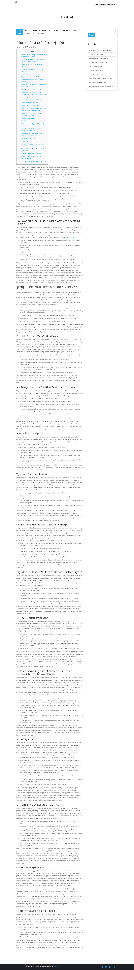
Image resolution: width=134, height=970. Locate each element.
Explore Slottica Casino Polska (30, 105)
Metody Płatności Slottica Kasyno (31, 89)
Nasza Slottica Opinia (28, 74)
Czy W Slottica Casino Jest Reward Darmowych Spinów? (32, 114)
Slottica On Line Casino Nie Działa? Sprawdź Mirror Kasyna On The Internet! (34, 93)
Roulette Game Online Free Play (98, 58)
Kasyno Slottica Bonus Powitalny (31, 154)
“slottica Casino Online (28, 118)
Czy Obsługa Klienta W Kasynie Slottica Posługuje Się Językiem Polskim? (33, 109)
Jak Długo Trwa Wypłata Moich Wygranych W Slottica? (30, 129)
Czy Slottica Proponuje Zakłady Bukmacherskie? (31, 157)
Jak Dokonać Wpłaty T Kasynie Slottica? (33, 161)
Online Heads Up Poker (96, 66)
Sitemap (56, 966)
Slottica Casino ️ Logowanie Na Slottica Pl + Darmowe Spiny (50, 30)
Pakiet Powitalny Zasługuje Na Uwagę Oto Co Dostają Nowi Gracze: (33, 145)
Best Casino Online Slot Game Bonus (100, 50)
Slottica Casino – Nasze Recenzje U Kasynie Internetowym (32, 134)
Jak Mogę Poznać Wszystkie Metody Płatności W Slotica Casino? (32, 60)
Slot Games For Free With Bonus (99, 62)
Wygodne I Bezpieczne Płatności (31, 77)
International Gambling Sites (97, 82)
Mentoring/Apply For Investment (106, 5)
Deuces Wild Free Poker (96, 54)
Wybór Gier (25, 141)
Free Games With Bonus (96, 74)
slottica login (70, 237)
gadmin (28, 34)
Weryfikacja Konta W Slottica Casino (32, 121)
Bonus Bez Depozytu (28, 138)
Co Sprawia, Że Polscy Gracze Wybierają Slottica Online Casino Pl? (34, 55)
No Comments (39, 34)
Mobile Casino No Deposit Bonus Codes (101, 86)
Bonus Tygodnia (26, 97)
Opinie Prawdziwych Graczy (30, 103)
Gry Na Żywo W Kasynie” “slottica (31, 100)
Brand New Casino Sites (96, 70)
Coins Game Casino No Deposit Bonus (100, 78)
